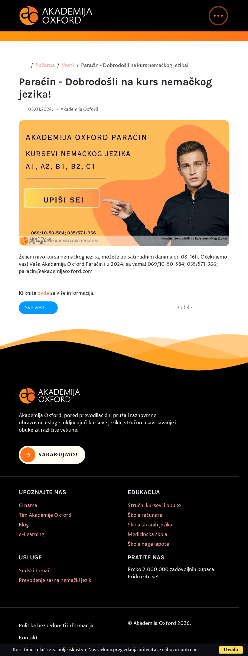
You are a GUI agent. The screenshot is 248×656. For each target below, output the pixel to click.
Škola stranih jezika (150, 525)
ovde (43, 293)
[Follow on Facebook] (132, 591)
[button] (218, 15)
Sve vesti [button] (35, 307)
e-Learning (31, 534)
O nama (28, 505)
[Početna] (25, 65)
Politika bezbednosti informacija (56, 625)
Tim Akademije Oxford (45, 515)
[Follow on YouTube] (173, 591)
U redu (231, 650)
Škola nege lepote (148, 544)
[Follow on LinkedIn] (201, 591)
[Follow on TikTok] (160, 591)
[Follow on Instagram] (146, 591)
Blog (24, 525)
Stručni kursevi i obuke (154, 505)
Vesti (68, 65)
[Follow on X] (187, 591)
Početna (45, 65)
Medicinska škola (147, 534)
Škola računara (145, 515)
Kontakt (28, 638)
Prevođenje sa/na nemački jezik (55, 580)
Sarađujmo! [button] (58, 455)
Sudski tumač (34, 571)
